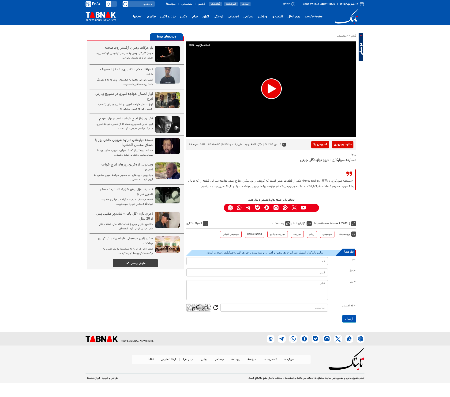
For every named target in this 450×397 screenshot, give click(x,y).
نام (354, 259)
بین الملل (294, 16)
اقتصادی (277, 16)
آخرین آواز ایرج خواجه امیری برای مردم (126, 118)
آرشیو (201, 4)
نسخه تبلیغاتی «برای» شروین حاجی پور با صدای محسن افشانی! (124, 143)
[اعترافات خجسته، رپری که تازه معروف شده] (167, 75)
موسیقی (342, 36)
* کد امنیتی (349, 306)
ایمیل (352, 271)
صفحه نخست (313, 16)
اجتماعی (233, 16)
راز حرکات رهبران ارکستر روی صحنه (129, 48)
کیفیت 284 (337, 171)
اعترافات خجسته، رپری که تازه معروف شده (126, 72)
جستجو (219, 359)
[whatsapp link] (239, 208)
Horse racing (254, 234)
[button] (271, 88)
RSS (151, 359)
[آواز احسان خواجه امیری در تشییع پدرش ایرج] (167, 100)
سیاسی (248, 16)
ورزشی (262, 16)
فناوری (151, 16)
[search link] (125, 4)
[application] (271, 89)
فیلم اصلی (337, 157)
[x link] (294, 208)
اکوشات (231, 4)
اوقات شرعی (168, 359)
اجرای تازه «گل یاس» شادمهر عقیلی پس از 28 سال (124, 216)
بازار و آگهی (168, 16)
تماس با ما (270, 359)
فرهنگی (218, 16)
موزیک (297, 234)
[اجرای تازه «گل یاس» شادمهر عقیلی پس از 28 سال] (167, 220)
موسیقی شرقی (231, 234)
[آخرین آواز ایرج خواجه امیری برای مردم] (167, 124)
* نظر (353, 282)
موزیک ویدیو (277, 234)
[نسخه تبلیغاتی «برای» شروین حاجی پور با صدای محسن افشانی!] (167, 146)
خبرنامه (252, 359)
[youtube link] (303, 208)
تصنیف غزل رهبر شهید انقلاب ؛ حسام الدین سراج (126, 192)
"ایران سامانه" (93, 378)
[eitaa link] (285, 208)
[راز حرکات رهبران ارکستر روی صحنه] (167, 54)
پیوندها (171, 4)
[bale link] (258, 208)
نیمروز (245, 4)
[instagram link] (276, 208)
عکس (184, 16)
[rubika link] (230, 208)
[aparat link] (312, 208)
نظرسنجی (186, 4)
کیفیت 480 (337, 164)
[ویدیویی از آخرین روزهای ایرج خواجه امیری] (167, 170)
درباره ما (289, 359)
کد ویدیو (322, 145)
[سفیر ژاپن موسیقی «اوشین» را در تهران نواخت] (167, 244)
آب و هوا (188, 359)
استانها (137, 16)
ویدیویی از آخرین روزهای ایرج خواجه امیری (127, 167)
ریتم (311, 234)
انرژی (205, 16)
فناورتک (215, 4)
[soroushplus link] (267, 208)
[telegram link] (248, 208)
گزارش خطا (299, 223)
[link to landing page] (347, 16)
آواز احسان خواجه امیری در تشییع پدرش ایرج (124, 97)
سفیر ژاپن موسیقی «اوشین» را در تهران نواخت (125, 241)
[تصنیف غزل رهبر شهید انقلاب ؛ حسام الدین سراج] (167, 195)
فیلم (195, 16)
